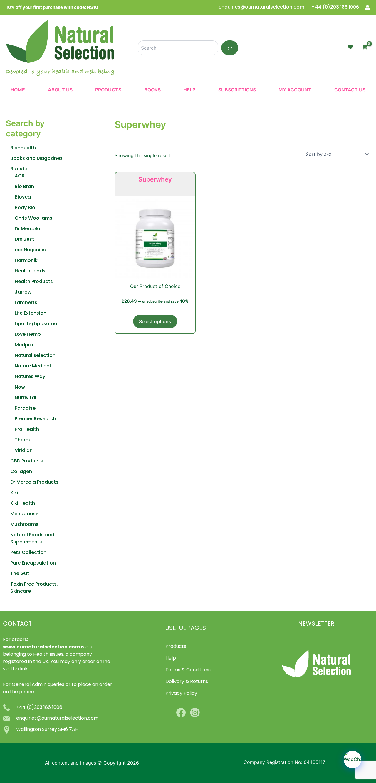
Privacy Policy (181, 693)
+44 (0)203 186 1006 (335, 7)
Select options (155, 321)
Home (18, 90)
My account (294, 90)
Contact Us (349, 90)
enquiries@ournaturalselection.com (262, 7)
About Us (60, 90)
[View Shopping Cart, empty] (364, 48)
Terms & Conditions (188, 670)
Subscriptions (237, 90)
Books (152, 90)
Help (189, 90)
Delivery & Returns (186, 681)
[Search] (229, 47)
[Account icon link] (367, 7)
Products (108, 90)
